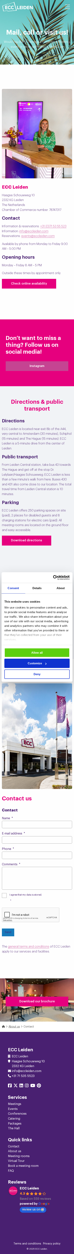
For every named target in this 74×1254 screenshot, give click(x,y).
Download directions (26, 540)
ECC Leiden (29, 1188)
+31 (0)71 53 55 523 (53, 226)
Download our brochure (37, 1001)
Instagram (37, 366)
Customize (35, 663)
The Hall (14, 1128)
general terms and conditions (28, 946)
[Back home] (17, 6)
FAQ (11, 1170)
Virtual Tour (16, 1160)
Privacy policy (52, 1243)
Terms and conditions (27, 1243)
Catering (14, 1118)
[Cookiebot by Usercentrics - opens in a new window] (53, 577)
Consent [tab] (13, 588)
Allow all (37, 652)
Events (13, 1108)
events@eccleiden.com (38, 236)
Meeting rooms (19, 1156)
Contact (13, 1146)
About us (14, 1151)
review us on (31, 1209)
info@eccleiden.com (33, 231)
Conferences (17, 1113)
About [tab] (61, 588)
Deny (37, 674)
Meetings (14, 1104)
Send (8, 932)
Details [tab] (37, 588)
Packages (14, 1123)
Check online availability (29, 283)
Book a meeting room (23, 1165)
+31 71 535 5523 (23, 1076)
